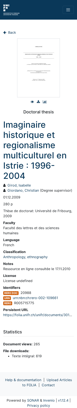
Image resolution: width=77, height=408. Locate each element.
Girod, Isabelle (19, 185)
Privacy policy (38, 405)
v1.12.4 (63, 400)
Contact (48, 385)
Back (11, 32)
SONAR (33, 400)
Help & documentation (23, 380)
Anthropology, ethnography (25, 257)
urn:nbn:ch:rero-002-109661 (35, 298)
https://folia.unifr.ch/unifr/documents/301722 (39, 315)
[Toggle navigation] (68, 10)
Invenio (49, 400)
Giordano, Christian (23, 190)
